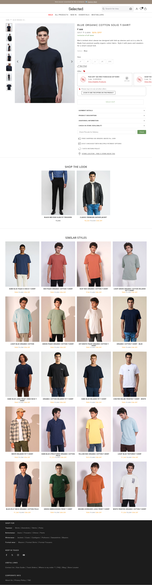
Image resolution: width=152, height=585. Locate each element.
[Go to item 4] (9, 57)
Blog (64, 567)
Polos (41, 528)
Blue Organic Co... (19, 20)
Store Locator (73, 567)
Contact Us (9, 567)
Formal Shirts (31, 542)
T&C (29, 580)
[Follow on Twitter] (12, 555)
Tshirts (34, 528)
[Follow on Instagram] (18, 555)
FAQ (59, 567)
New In (73, 15)
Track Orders (32, 567)
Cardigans (36, 537)
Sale (50, 15)
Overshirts (25, 528)
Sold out (110, 102)
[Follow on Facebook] (6, 555)
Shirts (17, 528)
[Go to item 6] (9, 77)
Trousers (27, 533)
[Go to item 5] (9, 67)
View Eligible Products (97, 82)
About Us (9, 580)
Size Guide (20, 567)
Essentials (84, 15)
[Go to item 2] (9, 37)
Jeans (19, 533)
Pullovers (45, 537)
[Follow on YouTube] (24, 555)
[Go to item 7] (9, 87)
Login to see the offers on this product (98, 92)
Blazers (65, 537)
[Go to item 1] (9, 27)
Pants (42, 533)
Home (8, 20)
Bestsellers (98, 15)
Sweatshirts (55, 537)
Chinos (35, 533)
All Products (61, 15)
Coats (27, 537)
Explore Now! (92, 2)
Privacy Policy (20, 580)
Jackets (20, 537)
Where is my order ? (47, 567)
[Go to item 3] (9, 47)
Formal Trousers (45, 542)
